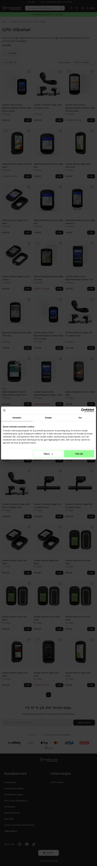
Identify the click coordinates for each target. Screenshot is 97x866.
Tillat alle (79, 454)
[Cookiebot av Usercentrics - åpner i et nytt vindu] (83, 410)
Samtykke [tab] (17, 417)
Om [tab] (80, 417)
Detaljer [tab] (48, 417)
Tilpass (46, 454)
